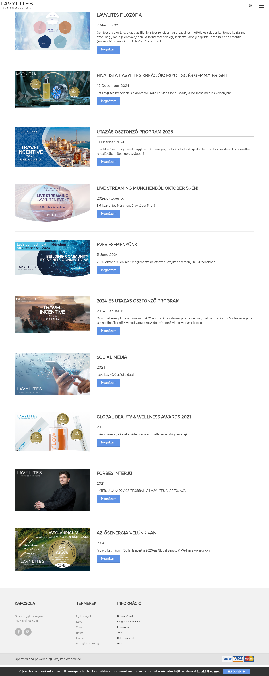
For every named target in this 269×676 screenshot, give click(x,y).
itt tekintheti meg (208, 671)
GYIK (120, 643)
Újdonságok (84, 616)
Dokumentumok (126, 638)
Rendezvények (125, 616)
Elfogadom (237, 671)
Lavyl (79, 621)
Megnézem (108, 49)
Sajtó (120, 632)
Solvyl (80, 627)
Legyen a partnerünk (128, 621)
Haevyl (80, 638)
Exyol (79, 632)
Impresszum (123, 627)
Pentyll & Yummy (87, 643)
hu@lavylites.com (26, 620)
